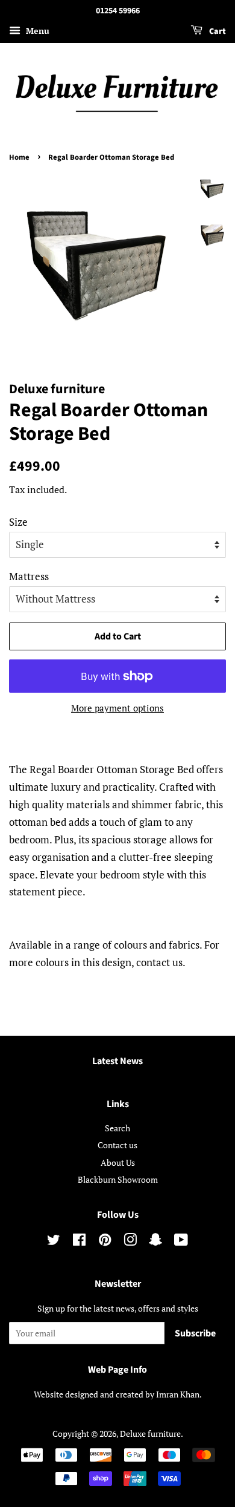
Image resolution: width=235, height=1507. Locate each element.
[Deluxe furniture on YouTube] (181, 1241)
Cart (216, 31)
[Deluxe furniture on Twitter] (53, 1241)
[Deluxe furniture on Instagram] (130, 1241)
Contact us (117, 1145)
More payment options (117, 708)
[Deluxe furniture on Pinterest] (104, 1241)
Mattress (29, 576)
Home (19, 157)
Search (117, 1128)
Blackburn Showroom (118, 1179)
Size (18, 522)
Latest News (117, 1061)
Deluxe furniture (150, 1433)
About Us (118, 1162)
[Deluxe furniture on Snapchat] (155, 1241)
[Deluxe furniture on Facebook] (79, 1241)
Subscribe (195, 1333)
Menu (36, 30)
